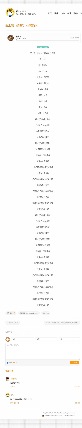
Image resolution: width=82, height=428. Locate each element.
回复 (79, 386)
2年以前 (12, 403)
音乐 (13, 313)
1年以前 (12, 386)
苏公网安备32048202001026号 (53, 416)
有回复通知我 (13, 362)
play (10, 38)
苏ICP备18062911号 (70, 416)
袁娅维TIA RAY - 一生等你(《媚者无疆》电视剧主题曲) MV (62, 323)
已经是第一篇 (13, 322)
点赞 (76, 386)
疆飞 (12, 395)
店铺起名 (14, 379)
